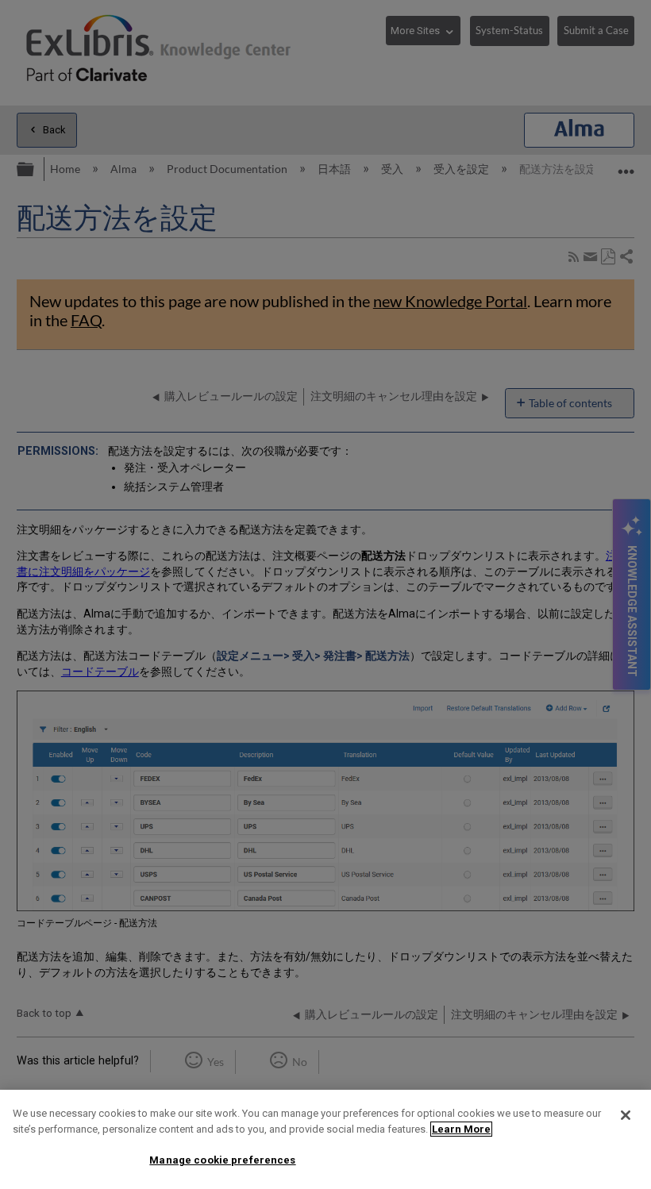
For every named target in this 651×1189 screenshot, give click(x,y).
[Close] (625, 1115)
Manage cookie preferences (222, 1160)
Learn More (461, 1129)
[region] (325, 1139)
